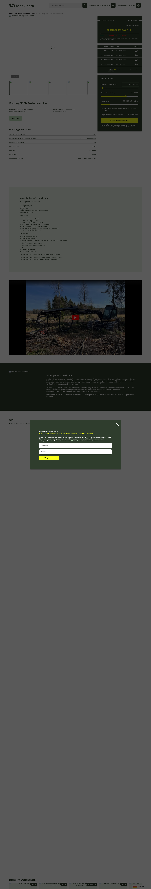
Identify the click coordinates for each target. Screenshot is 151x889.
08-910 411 (75, 441)
